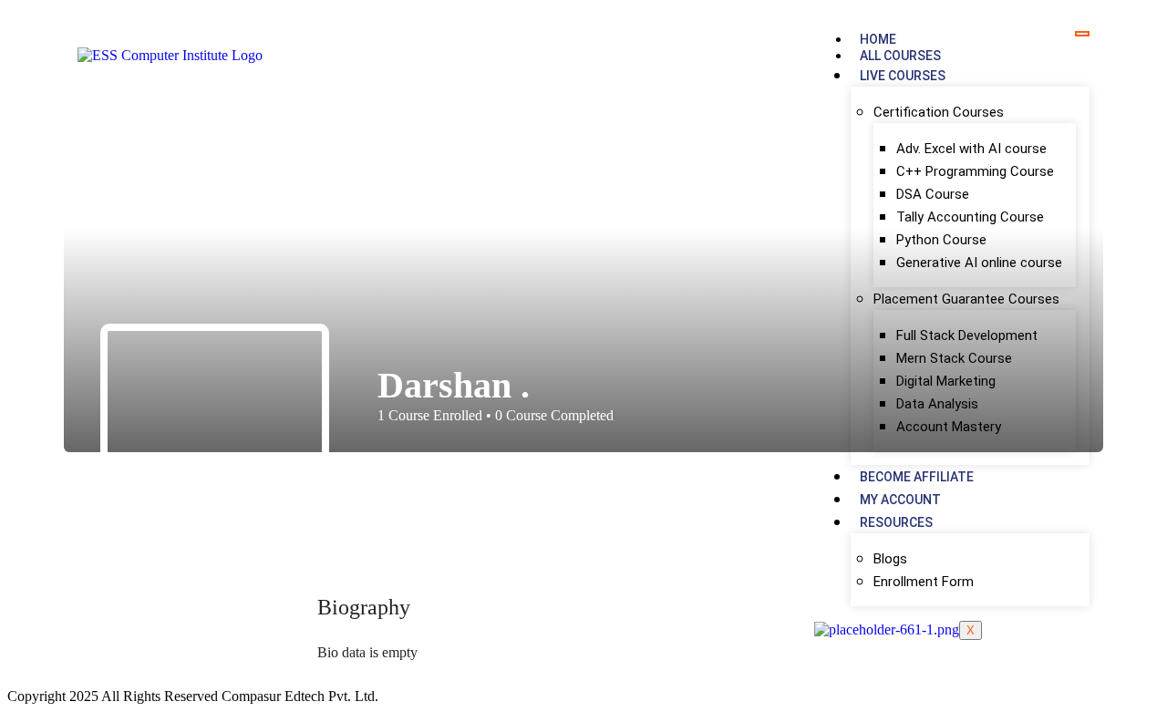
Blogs (890, 559)
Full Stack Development (967, 335)
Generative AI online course (979, 262)
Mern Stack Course (954, 358)
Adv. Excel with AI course (971, 148)
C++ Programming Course (975, 171)
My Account (900, 499)
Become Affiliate (917, 477)
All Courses (900, 55)
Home (878, 39)
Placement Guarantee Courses (966, 299)
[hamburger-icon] (1082, 33)
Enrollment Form (923, 581)
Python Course (941, 240)
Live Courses (902, 75)
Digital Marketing (946, 381)
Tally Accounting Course (970, 217)
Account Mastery (948, 426)
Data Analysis (937, 404)
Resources (896, 522)
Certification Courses (938, 112)
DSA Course (932, 194)
